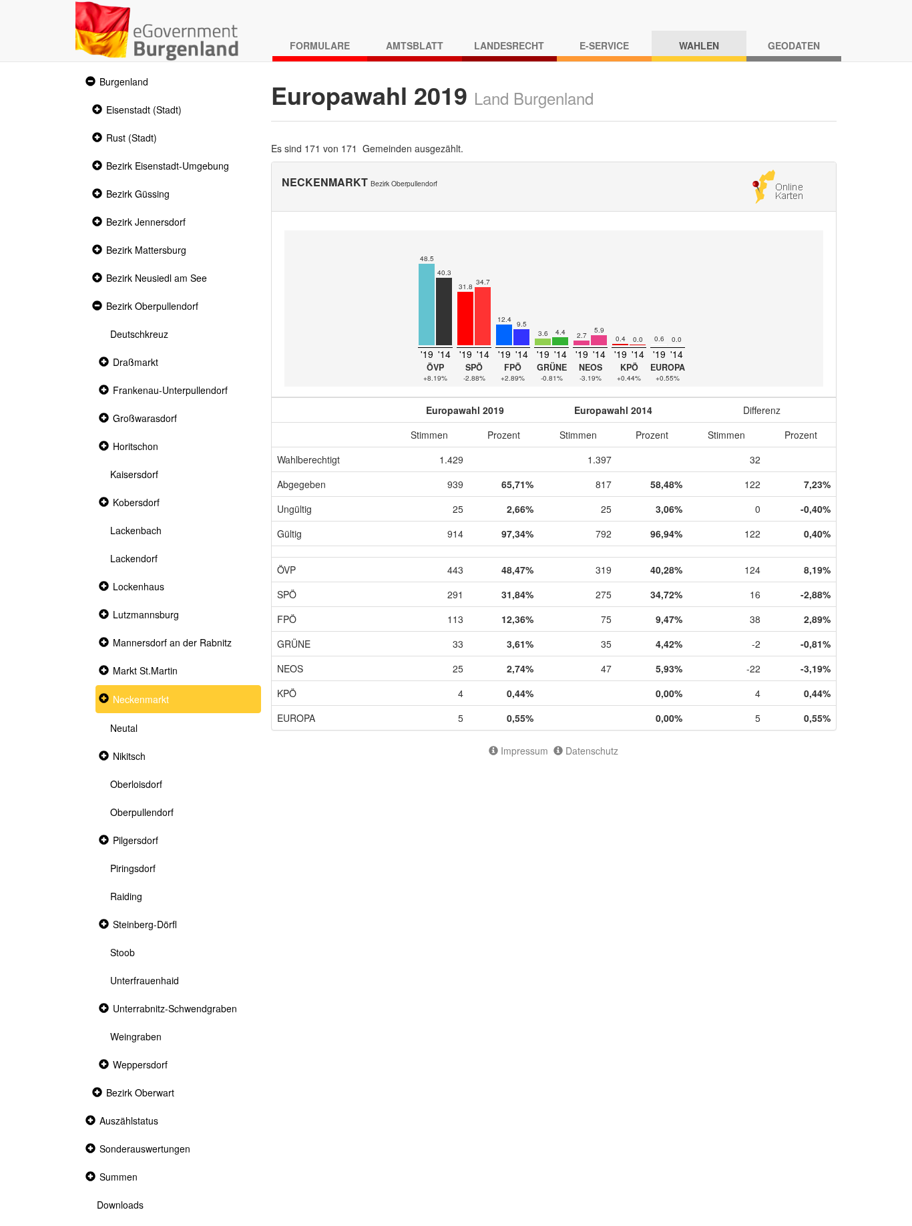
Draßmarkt (135, 362)
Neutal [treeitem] (124, 728)
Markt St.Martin (145, 670)
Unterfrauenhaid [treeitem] (144, 980)
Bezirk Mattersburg (146, 249)
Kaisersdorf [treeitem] (134, 474)
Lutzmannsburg (146, 614)
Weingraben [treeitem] (136, 1036)
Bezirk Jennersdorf (146, 221)
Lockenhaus (138, 586)
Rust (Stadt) (131, 137)
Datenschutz (590, 750)
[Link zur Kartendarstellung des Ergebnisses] (777, 185)
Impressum (523, 750)
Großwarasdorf (145, 418)
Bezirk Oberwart (140, 1092)
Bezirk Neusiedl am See (156, 277)
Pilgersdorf (135, 840)
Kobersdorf (136, 502)
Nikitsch (129, 756)
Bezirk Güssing (138, 193)
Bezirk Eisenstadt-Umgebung (167, 165)
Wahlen (699, 45)
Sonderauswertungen (144, 1148)
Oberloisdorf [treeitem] (136, 784)
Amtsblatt (414, 45)
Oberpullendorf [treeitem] (142, 812)
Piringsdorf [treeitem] (133, 868)
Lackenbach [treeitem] (136, 530)
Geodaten (794, 45)
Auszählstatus (128, 1120)
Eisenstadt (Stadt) (144, 109)
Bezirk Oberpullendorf (152, 306)
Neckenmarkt (141, 699)
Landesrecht (509, 45)
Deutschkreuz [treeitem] (139, 334)
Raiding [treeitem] (126, 896)
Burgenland (123, 81)
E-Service (604, 45)
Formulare (320, 45)
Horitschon (135, 446)
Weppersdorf (140, 1064)
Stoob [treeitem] (122, 952)
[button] (88, 82)
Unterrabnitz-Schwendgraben (175, 1008)
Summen (118, 1176)
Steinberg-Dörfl (145, 924)
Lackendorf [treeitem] (134, 558)
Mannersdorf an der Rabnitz (172, 642)
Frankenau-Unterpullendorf (170, 390)
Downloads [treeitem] (120, 1204)
